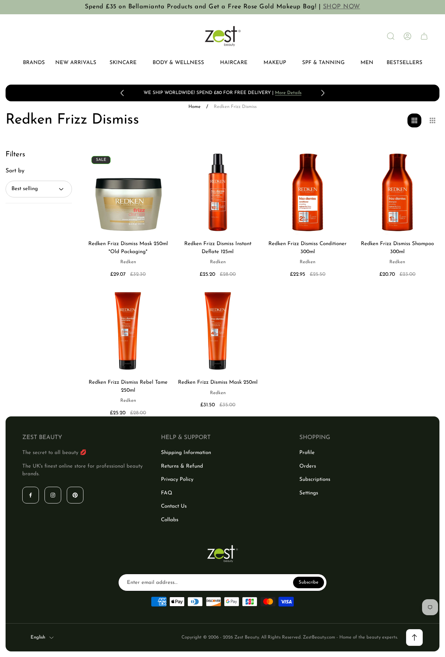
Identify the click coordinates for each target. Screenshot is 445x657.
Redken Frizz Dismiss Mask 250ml (218, 382)
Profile (307, 452)
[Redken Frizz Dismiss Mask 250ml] (218, 331)
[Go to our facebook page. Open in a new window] (30, 495)
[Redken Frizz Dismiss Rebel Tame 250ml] (128, 331)
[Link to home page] (222, 554)
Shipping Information (186, 452)
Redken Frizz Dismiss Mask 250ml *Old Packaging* (128, 248)
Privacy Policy (177, 479)
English (38, 637)
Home (194, 106)
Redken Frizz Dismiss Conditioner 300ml (307, 248)
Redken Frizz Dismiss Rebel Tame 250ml (128, 386)
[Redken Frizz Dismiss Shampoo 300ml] (397, 192)
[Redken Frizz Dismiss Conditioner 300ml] (308, 192)
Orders (307, 466)
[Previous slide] (122, 93)
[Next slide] (322, 93)
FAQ (166, 493)
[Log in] (407, 36)
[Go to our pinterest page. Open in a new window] (75, 495)
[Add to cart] (156, 164)
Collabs (169, 520)
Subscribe (308, 582)
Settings (308, 493)
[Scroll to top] (414, 637)
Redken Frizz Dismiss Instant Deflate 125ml (217, 248)
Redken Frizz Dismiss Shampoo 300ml (397, 248)
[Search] (390, 36)
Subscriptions (314, 479)
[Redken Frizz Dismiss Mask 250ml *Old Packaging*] (128, 192)
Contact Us (174, 506)
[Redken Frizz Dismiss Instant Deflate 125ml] (218, 192)
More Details (288, 93)
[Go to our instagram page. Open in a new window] (52, 495)
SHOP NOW (341, 7)
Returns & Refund (182, 466)
